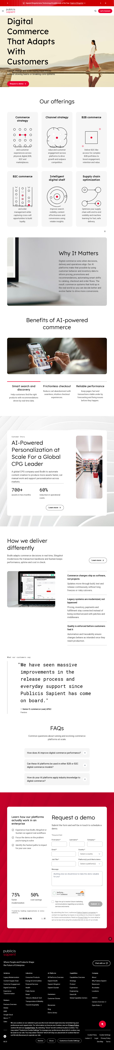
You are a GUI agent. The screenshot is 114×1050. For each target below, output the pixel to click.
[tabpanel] (57, 356)
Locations (95, 991)
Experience (74, 988)
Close (51, 1041)
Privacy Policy (83, 917)
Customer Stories (54, 998)
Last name (73, 840)
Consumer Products (33, 977)
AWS (5, 1011)
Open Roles (96, 1005)
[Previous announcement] (7, 3)
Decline (40, 1041)
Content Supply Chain (11, 981)
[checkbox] (69, 904)
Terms (108, 1042)
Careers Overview (98, 1002)
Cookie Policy (92, 1035)
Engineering (74, 991)
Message (55, 869)
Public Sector (30, 991)
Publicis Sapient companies (86, 912)
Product (72, 984)
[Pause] (105, 231)
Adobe (6, 1008)
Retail (28, 994)
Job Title (55, 859)
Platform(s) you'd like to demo (89, 859)
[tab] (23, 393)
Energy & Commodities (34, 981)
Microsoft (7, 1018)
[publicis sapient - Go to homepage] (10, 10)
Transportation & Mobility (34, 1001)
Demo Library (52, 1013)
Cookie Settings (104, 1035)
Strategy (73, 981)
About (94, 977)
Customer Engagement (12, 984)
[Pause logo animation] (44, 918)
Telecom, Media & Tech (34, 998)
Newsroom (96, 984)
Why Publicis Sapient (99, 981)
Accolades (95, 988)
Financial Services (32, 984)
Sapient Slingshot (54, 984)
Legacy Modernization (11, 977)
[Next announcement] (100, 3)
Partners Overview (10, 1004)
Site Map (100, 1042)
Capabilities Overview (77, 977)
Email (54, 850)
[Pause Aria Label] (105, 3)
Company (91, 840)
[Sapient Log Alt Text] (10, 953)
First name (56, 840)
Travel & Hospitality (32, 1005)
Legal (96, 1038)
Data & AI (73, 994)
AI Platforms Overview (56, 977)
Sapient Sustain (53, 988)
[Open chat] (102, 1024)
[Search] (95, 11)
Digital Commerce (10, 988)
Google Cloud (8, 1015)
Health (28, 988)
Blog (49, 1009)
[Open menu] (3, 11)
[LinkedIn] (5, 1036)
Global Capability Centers (78, 998)
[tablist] (57, 393)
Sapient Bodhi (53, 981)
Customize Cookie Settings (70, 1041)
